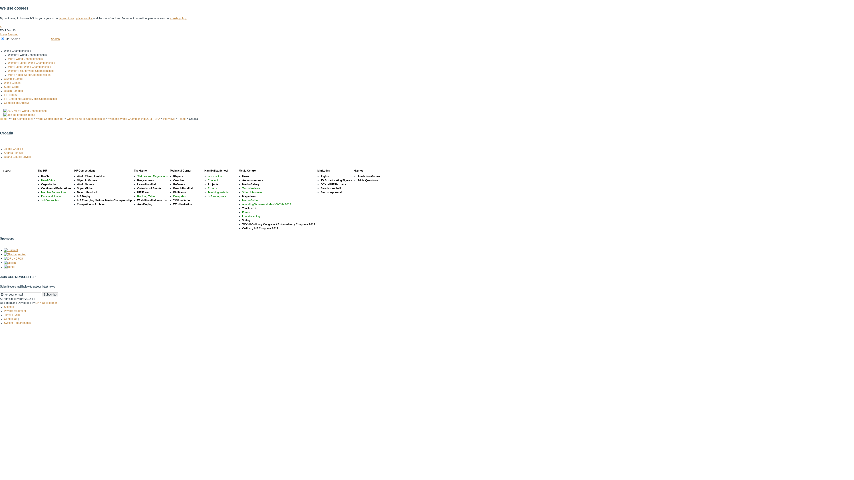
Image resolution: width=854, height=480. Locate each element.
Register (13, 34)
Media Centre (139, 45)
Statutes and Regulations (152, 176)
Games (176, 45)
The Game (63, 45)
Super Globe (11, 86)
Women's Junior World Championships (31, 62)
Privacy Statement (15, 310)
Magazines (249, 196)
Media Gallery (251, 184)
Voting (246, 220)
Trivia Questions (368, 180)
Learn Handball (146, 184)
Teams (182, 118)
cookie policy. (178, 18)
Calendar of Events (149, 188)
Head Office (48, 180)
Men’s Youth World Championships (29, 74)
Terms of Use (12, 314)
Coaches (179, 180)
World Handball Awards (152, 200)
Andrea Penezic (13, 152)
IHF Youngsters (217, 196)
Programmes (145, 180)
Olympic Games (13, 78)
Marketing (160, 45)
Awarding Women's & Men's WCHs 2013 (266, 204)
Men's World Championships (25, 58)
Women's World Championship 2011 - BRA (134, 118)
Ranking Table (146, 196)
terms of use (66, 18)
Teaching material (218, 192)
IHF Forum (143, 192)
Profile (45, 176)
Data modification (51, 196)
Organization (49, 184)
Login (3, 34)
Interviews (169, 118)
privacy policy (84, 18)
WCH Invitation (182, 204)
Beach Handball (14, 90)
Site (7, 39)
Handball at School (113, 45)
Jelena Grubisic (13, 148)
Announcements (252, 180)
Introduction (215, 176)
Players (178, 176)
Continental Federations (56, 188)
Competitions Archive (17, 102)
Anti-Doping (144, 204)
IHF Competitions (40, 45)
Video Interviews (252, 192)
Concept (213, 180)
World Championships (50, 118)
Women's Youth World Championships (31, 70)
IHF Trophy (10, 94)
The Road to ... (251, 208)
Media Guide (250, 200)
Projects (213, 184)
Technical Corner (86, 45)
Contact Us (11, 318)
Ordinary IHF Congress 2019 (260, 228)
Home (4, 45)
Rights (325, 176)
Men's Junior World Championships (29, 66)
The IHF (19, 45)
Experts (212, 188)
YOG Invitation (182, 200)
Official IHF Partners (333, 184)
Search (55, 39)
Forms (246, 212)
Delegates (179, 196)
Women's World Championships (86, 118)
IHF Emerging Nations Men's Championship (30, 98)
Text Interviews (251, 188)
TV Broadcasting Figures (336, 180)
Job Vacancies (50, 200)
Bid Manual (180, 192)
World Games (12, 82)
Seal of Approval (331, 192)
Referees (179, 184)
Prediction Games (369, 176)
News (245, 176)
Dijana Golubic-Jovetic (17, 156)
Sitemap (9, 306)
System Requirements (17, 322)
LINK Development (46, 302)
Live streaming (251, 216)
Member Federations (53, 192)
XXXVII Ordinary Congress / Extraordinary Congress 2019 (278, 224)
